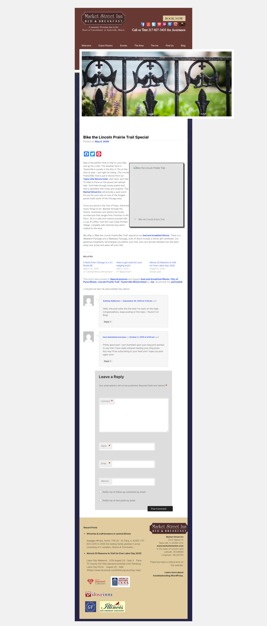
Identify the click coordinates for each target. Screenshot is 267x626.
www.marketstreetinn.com (170, 546)
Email (105, 463)
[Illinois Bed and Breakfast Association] (112, 613)
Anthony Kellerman (111, 301)
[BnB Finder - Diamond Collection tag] (96, 588)
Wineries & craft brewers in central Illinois (109, 533)
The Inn (154, 45)
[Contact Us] (165, 24)
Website (105, 481)
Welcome (86, 45)
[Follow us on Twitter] (154, 24)
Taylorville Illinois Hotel (133, 281)
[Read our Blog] (170, 24)
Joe (152, 281)
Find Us (170, 45)
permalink (176, 281)
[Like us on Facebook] (143, 24)
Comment (107, 401)
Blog (183, 45)
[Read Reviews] (182, 24)
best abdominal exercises (114, 337)
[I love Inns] (99, 598)
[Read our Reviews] (148, 24)
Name (105, 446)
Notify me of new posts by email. (119, 500)
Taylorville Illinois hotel (95, 179)
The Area (139, 45)
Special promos (118, 279)
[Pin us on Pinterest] (159, 24)
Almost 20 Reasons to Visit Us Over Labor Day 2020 (114, 553)
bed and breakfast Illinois (156, 235)
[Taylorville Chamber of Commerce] (91, 613)
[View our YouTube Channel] (175, 24)
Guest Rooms (105, 45)
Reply (107, 321)
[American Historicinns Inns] (120, 588)
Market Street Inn (92, 192)
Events (123, 45)
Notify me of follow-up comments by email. (124, 492)
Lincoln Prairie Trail (108, 281)
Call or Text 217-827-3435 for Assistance (158, 30)
